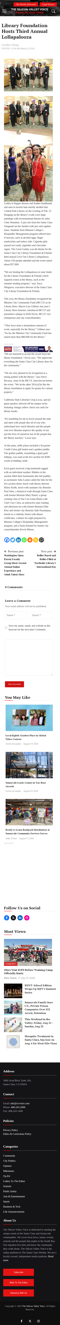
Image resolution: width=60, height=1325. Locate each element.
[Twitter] (12, 539)
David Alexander (13, 743)
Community (11, 964)
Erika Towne (11, 838)
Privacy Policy (10, 1130)
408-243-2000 (18, 1107)
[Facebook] (6, 539)
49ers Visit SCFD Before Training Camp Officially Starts (28, 971)
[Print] (29, 539)
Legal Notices (48, 4)
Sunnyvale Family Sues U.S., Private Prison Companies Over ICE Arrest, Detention (39, 1008)
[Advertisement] (30, 875)
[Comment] (41, 539)
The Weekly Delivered (26, 4)
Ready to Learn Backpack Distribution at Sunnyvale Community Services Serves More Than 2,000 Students (28, 833)
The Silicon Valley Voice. (34, 1306)
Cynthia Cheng (10, 44)
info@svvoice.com (19, 1103)
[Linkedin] (18, 539)
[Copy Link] (35, 539)
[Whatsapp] (24, 539)
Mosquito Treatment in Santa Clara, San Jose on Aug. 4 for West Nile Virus (41, 1039)
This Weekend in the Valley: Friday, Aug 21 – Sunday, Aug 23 (39, 1022)
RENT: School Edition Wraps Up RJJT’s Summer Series (40, 989)
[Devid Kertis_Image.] (28, 348)
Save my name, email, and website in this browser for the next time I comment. (29, 627)
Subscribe (18, 1272)
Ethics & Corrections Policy (17, 1134)
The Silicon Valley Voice (29, 9)
